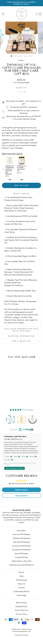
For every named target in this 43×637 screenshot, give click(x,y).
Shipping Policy (21, 606)
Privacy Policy (21, 614)
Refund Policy (21, 602)
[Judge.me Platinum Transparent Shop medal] (10, 419)
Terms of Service (21, 610)
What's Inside (21, 193)
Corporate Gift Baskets (21, 546)
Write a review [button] (21, 490)
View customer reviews (14, 468)
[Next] (40, 169)
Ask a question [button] (21, 495)
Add (9, 179)
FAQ (21, 576)
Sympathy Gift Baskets (21, 550)
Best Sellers (21, 530)
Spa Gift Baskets (21, 553)
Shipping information (21, 336)
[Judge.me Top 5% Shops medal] (32, 419)
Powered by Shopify (21, 635)
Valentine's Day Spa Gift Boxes (21, 565)
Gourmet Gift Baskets (21, 534)
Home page (21, 595)
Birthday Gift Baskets (21, 538)
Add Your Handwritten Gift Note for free (21, 330)
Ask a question (21, 341)
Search (21, 572)
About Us (21, 584)
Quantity (21, 88)
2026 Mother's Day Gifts (21, 561)
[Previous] (3, 169)
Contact (21, 587)
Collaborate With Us (21, 591)
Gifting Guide (21, 580)
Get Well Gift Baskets (21, 542)
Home (20, 60)
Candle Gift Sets (21, 557)
